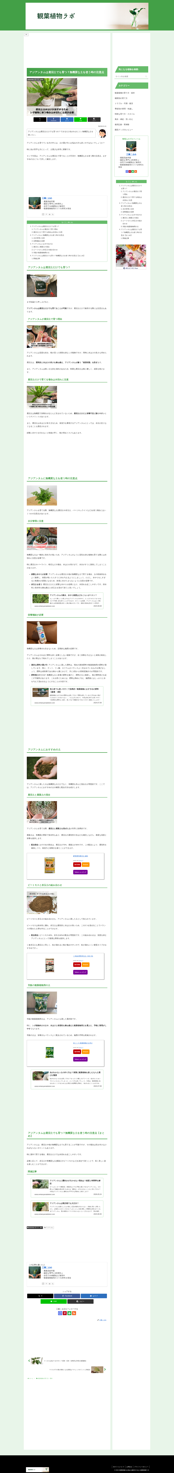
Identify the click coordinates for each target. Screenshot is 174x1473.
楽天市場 (77, 864)
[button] (94, 119)
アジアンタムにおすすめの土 (42, 244)
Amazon (85, 864)
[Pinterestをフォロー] (46, 214)
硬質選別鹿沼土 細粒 (80, 856)
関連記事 (36, 258)
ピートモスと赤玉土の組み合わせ (45, 250)
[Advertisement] (67, 51)
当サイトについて (118, 1467)
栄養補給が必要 (39, 241)
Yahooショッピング (80, 872)
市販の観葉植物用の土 (41, 252)
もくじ (64, 222)
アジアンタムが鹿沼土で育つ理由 (45, 229)
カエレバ (81, 860)
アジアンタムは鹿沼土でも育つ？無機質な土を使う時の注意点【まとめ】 (58, 255)
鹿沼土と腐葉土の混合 (41, 247)
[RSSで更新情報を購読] (52, 214)
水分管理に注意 (39, 238)
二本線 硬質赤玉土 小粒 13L (83, 956)
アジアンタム (49, 1227)
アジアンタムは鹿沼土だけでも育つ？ (45, 226)
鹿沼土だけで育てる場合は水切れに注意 (47, 232)
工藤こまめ (47, 198)
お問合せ (129, 1467)
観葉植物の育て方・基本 (35, 1227)
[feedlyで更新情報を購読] (49, 214)
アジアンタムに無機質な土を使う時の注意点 (48, 235)
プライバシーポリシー (141, 1467)
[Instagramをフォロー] (43, 214)
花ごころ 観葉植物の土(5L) (82, 1043)
